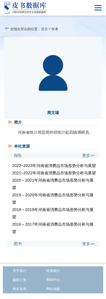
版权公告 (19, 280)
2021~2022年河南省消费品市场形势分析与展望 (54, 173)
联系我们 (53, 271)
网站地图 (53, 289)
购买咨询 (19, 289)
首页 (44, 29)
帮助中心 (53, 280)
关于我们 (19, 271)
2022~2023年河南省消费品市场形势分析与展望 (54, 165)
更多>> (88, 155)
